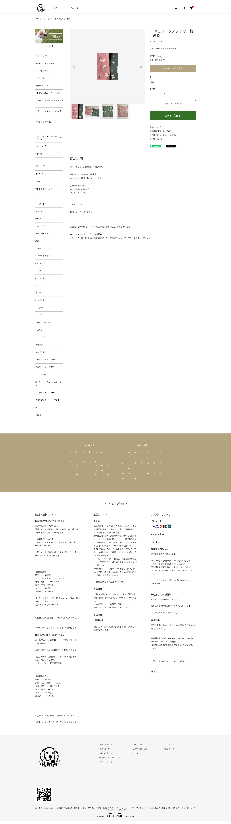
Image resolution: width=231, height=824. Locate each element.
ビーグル (39, 315)
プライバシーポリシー (108, 762)
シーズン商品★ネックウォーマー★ (46, 137)
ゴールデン (40, 181)
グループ (74, 8)
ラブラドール (41, 174)
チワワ (38, 219)
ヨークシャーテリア (43, 234)
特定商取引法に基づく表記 (161, 131)
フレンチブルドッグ (43, 189)
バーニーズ (40, 337)
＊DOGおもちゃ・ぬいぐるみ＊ (48, 93)
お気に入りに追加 (170, 104)
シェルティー (41, 330)
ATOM (139, 753)
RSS (133, 753)
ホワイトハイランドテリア (46, 360)
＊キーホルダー (41, 146)
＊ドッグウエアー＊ (43, 71)
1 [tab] (46, 46)
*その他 (38, 154)
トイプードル (41, 204)
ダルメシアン (41, 352)
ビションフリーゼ (42, 248)
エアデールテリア (42, 374)
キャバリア (40, 300)
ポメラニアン (41, 271)
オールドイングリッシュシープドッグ (49, 383)
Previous (74, 66)
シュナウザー (41, 226)
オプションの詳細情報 (172, 68)
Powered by (101, 816)
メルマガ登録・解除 (139, 749)
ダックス (39, 211)
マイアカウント (170, 745)
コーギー (39, 293)
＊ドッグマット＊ (42, 78)
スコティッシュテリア (44, 367)
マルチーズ (40, 308)
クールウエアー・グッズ (45, 63)
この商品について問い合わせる (163, 135)
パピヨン (39, 263)
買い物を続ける (156, 139)
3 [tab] (52, 46)
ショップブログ (138, 745)
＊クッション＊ (41, 86)
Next (141, 66)
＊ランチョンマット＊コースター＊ (49, 113)
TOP (37, 19)
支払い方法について (107, 753)
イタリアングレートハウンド (47, 400)
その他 (38, 415)
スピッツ (39, 345)
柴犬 (37, 241)
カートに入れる (172, 115)
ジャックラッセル (42, 256)
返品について (155, 127)
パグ (37, 196)
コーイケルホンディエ (44, 323)
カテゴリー (56, 8)
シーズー (39, 285)
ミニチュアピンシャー (44, 393)
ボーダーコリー (41, 278)
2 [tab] (49, 46)
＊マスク (39, 129)
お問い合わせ (169, 749)
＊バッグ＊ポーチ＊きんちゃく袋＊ (57, 19)
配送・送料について (107, 745)
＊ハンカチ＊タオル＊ (44, 122)
